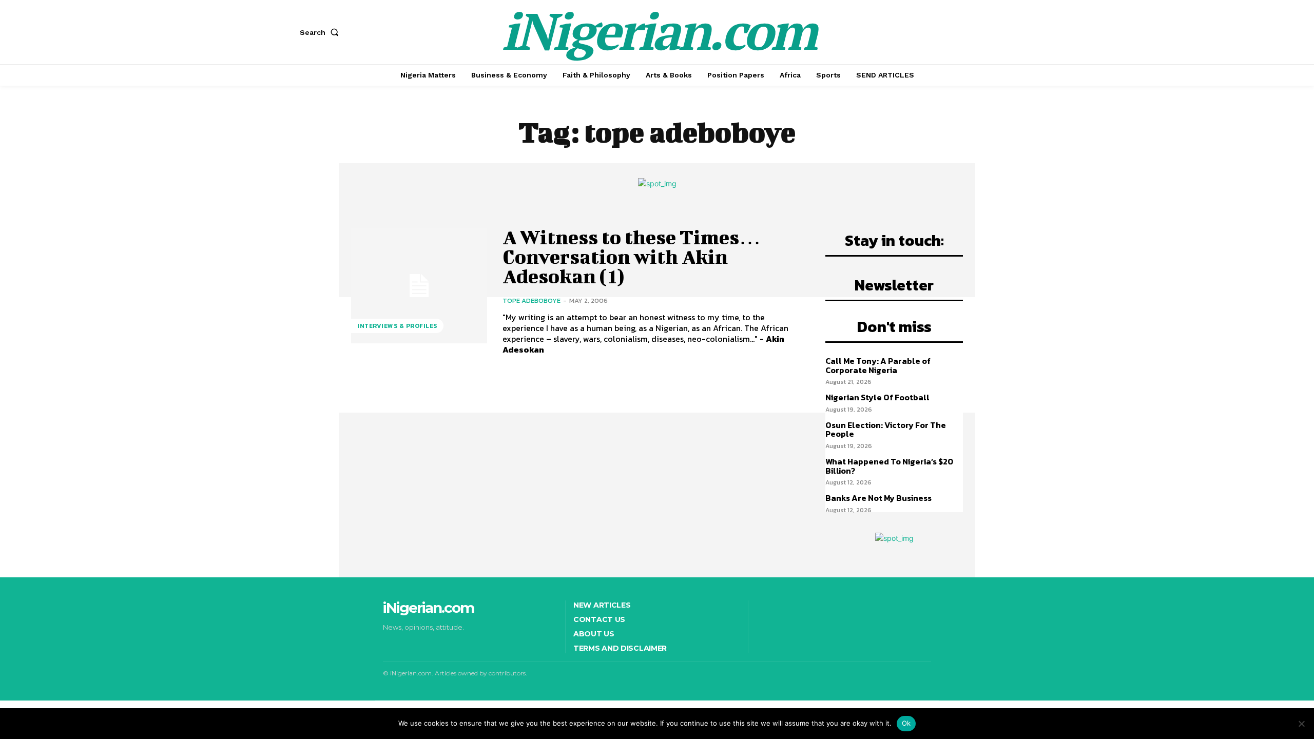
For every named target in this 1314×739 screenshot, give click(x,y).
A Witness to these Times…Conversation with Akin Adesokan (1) (632, 256)
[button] (321, 32)
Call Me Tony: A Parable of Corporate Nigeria (878, 365)
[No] (1301, 723)
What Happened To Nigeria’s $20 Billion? (889, 466)
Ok (906, 723)
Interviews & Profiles (397, 325)
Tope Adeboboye (532, 300)
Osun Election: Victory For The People (885, 429)
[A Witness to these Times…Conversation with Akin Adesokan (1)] (419, 285)
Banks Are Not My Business (878, 498)
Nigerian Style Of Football (877, 397)
